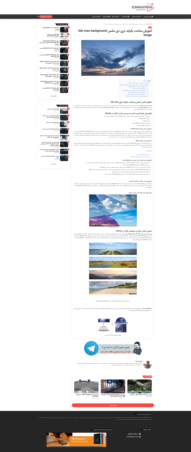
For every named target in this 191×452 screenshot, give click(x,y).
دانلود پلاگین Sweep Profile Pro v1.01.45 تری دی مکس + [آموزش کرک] (49, 62)
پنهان (145, 81)
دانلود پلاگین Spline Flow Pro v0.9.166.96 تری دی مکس (49, 69)
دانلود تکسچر (115, 16)
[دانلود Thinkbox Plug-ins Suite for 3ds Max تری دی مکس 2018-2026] (64, 83)
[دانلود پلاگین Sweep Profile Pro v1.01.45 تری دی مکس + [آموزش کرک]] (64, 63)
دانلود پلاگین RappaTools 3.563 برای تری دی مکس (49, 49)
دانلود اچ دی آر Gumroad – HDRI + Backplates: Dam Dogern (87, 395)
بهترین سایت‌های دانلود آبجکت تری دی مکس (50, 157)
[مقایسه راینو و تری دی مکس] (64, 124)
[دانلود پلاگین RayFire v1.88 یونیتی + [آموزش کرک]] (64, 90)
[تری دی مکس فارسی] (143, 7)
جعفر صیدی (138, 361)
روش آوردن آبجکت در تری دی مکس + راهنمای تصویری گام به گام (50, 116)
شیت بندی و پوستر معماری (115, 137)
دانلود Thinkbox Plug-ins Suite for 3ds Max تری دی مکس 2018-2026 (49, 82)
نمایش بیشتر (53, 164)
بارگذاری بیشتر (54, 96)
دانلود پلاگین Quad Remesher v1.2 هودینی (51, 28)
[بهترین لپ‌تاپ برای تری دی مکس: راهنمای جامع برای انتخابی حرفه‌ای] (64, 137)
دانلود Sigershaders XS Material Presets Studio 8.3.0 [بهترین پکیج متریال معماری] (49, 42)
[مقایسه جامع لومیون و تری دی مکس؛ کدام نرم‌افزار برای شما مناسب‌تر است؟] (64, 151)
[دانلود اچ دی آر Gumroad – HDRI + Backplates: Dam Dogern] (86, 386)
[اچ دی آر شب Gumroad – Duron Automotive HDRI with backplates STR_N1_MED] (113, 386)
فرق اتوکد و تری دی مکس (53, 109)
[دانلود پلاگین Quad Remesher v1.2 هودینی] (64, 30)
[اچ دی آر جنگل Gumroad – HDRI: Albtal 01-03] (139, 386)
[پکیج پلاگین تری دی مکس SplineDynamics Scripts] (64, 36)
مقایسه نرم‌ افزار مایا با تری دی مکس (50, 129)
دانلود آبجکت (125, 16)
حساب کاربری (95, 16)
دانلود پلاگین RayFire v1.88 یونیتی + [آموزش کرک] (50, 89)
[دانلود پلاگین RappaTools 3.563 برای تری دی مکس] (64, 50)
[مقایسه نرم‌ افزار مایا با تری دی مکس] (64, 131)
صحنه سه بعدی (135, 16)
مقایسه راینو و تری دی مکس (52, 122)
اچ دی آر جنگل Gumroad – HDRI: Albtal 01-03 (141, 395)
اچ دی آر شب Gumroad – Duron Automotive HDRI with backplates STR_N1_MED (113, 395)
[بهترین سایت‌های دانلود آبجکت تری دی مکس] (64, 158)
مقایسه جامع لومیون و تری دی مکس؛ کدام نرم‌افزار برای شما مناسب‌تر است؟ (49, 150)
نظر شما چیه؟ (113, 405)
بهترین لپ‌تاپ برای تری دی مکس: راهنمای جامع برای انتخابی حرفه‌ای (49, 136)
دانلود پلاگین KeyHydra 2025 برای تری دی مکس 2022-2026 (49, 55)
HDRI (133, 24)
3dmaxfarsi (148, 24)
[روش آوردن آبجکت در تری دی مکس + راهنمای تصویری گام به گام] (64, 118)
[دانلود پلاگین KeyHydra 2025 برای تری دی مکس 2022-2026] (64, 57)
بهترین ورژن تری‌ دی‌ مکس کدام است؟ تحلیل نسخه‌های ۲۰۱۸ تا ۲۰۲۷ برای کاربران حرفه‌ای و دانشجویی (50, 143)
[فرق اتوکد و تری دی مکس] (64, 111)
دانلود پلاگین (106, 16)
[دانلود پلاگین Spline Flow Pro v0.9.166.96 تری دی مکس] (64, 70)
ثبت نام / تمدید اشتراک (46, 16)
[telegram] (113, 348)
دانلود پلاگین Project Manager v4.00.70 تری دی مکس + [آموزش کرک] (49, 75)
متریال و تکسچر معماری (140, 24)
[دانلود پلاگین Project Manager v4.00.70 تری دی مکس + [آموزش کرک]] (64, 77)
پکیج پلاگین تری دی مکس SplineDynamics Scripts (53, 35)
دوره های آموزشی (148, 16)
